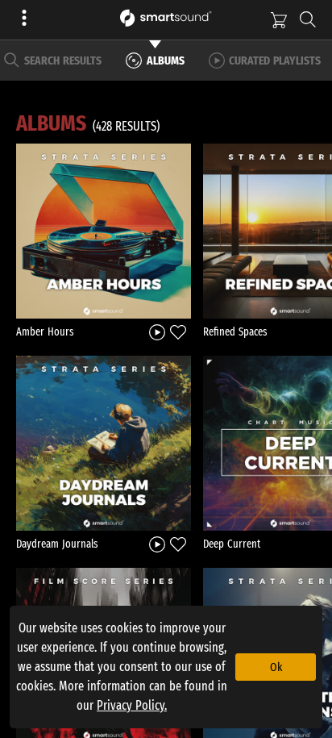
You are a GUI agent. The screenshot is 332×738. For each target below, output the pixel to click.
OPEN (103, 230)
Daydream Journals (57, 544)
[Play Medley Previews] (157, 331)
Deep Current (231, 544)
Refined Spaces (235, 332)
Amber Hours (45, 332)
